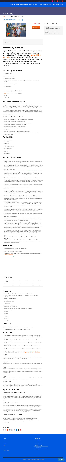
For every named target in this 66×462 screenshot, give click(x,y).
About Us (5, 443)
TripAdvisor (27, 352)
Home (11, 4)
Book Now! (35, 27)
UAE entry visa (6, 93)
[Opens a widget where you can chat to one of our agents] (61, 459)
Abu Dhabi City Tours (38, 440)
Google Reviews (35, 352)
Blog (61, 4)
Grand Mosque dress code (8, 254)
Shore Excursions (47, 4)
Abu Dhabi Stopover (37, 4)
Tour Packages (55, 4)
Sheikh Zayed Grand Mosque (32, 170)
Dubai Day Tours (37, 438)
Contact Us (6, 440)
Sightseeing (16, 4)
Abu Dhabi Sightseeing (7, 16)
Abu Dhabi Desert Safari (26, 4)
